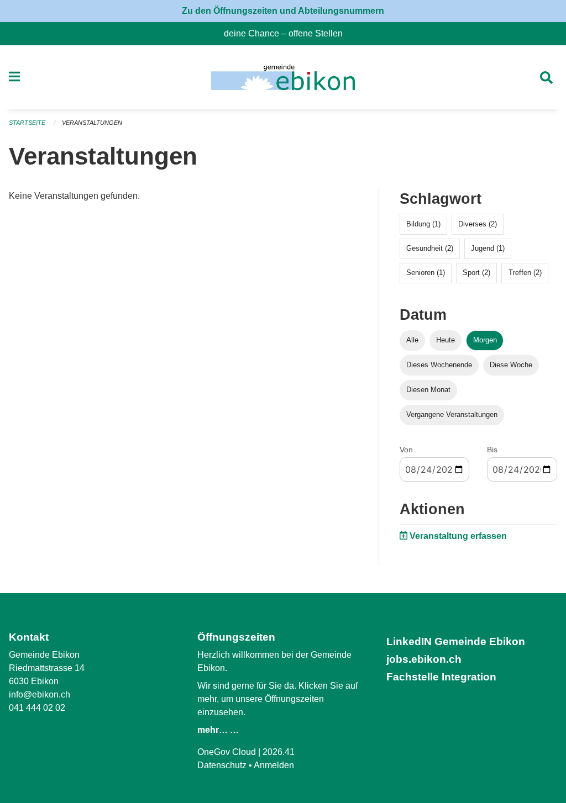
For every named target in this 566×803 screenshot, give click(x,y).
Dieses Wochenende (439, 365)
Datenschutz (222, 765)
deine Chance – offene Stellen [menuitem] (288, 33)
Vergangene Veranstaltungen (451, 414)
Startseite (27, 122)
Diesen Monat (428, 389)
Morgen (485, 340)
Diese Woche (511, 365)
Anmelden (274, 765)
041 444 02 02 (37, 707)
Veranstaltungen (92, 122)
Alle (412, 340)
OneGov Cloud (226, 752)
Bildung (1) (423, 224)
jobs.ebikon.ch (424, 659)
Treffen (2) (525, 272)
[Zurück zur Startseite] (282, 77)
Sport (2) (476, 272)
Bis (492, 449)
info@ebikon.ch (39, 694)
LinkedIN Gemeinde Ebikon (455, 641)
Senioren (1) (425, 272)
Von (406, 449)
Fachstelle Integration (441, 677)
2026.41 (279, 752)
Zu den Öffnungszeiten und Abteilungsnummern (283, 10)
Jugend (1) (488, 248)
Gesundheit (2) (429, 248)
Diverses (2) (477, 224)
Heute (445, 340)
